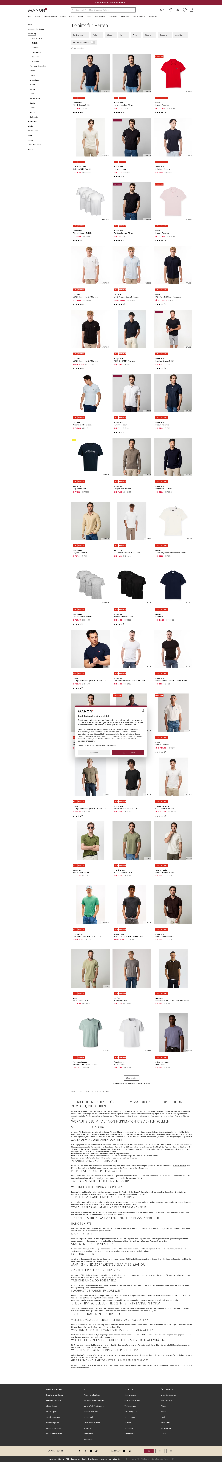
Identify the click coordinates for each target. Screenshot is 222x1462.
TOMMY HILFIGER (179, 1166)
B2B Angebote (130, 1417)
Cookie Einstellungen (90, 1459)
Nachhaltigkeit (166, 1428)
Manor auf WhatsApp (54, 1434)
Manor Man (126, 1295)
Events (163, 1412)
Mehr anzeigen (131, 1078)
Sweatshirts (156, 1259)
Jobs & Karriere (166, 1400)
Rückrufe (128, 1423)
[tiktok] (96, 1451)
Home (73, 1091)
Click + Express (51, 1412)
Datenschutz (75, 1459)
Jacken (166, 1228)
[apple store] (124, 1451)
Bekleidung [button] (90, 1091)
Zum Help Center (55, 1451)
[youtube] (91, 1451)
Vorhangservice (130, 1406)
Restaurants (165, 1423)
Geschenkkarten (130, 1395)
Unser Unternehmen (168, 1395)
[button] (30, 16)
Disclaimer (103, 1459)
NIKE (144, 1194)
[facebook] (85, 1451)
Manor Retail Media (53, 1428)
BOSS (73, 1168)
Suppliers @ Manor (53, 1417)
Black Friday (88, 1434)
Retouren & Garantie (53, 1400)
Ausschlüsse (129, 1428)
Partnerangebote (131, 1412)
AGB (67, 1459)
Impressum (52, 1459)
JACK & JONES (132, 1285)
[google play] (129, 1451)
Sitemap (61, 1459)
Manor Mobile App (91, 1412)
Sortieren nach (78, 35)
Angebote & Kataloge (92, 1395)
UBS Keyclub (88, 1417)
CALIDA (151, 1275)
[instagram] (79, 1451)
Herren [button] (80, 1091)
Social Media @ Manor (92, 1423)
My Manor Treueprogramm (94, 1400)
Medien (163, 1434)
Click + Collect (51, 1406)
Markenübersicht (115, 1459)
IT (171, 1451)
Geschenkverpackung (132, 1400)
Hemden (156, 1228)
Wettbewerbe (130, 1434)
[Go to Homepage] (37, 9)
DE (160, 10)
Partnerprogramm (52, 1423)
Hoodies (169, 1259)
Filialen (163, 1406)
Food (163, 1417)
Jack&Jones (182, 1345)
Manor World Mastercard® (94, 1406)
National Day (88, 1439)
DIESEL (144, 1285)
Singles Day (88, 1428)
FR (160, 1451)
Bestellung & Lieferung (54, 1395)
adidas (134, 1194)
